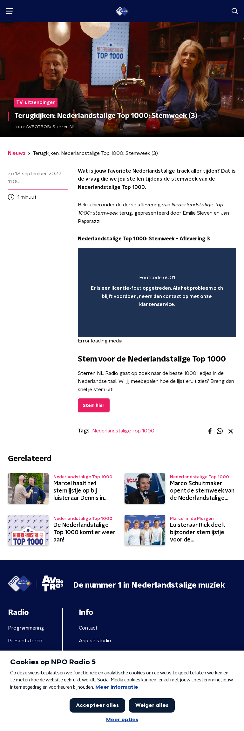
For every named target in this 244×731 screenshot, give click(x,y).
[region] (157, 292)
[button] (9, 11)
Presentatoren (25, 640)
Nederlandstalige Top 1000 (123, 430)
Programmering (26, 628)
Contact (88, 628)
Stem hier (94, 405)
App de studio (95, 640)
